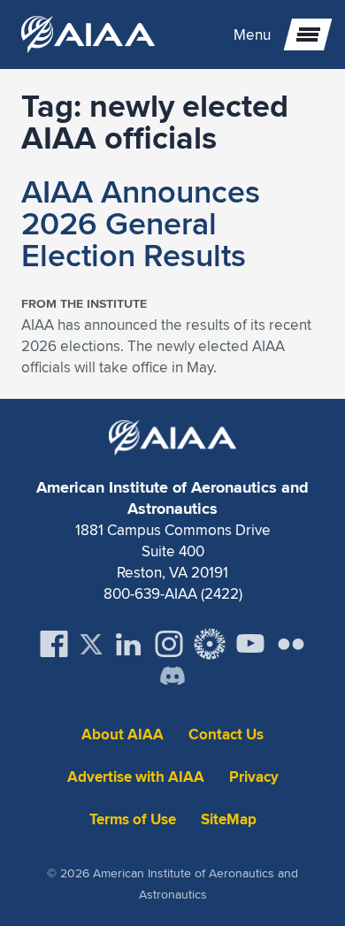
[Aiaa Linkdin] (128, 643)
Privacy (254, 777)
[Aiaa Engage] (209, 643)
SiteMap (229, 819)
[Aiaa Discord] (172, 677)
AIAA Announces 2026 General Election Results (140, 223)
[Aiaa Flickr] (291, 643)
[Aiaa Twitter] (91, 644)
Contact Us (226, 734)
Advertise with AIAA (135, 777)
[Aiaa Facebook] (54, 643)
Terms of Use (132, 819)
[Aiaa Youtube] (250, 643)
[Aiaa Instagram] (169, 643)
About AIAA (122, 734)
